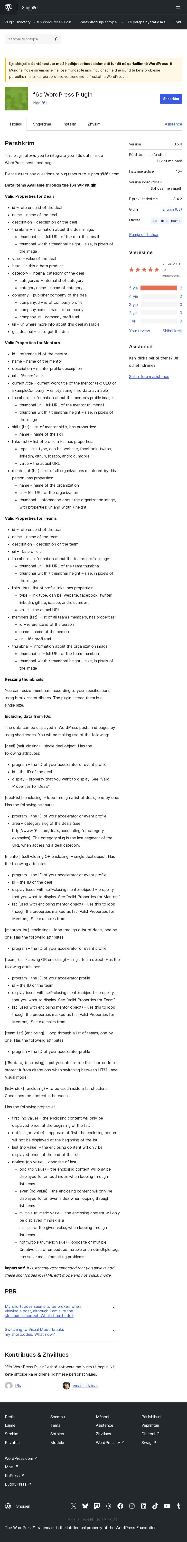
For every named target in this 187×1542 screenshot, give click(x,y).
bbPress (15, 1475)
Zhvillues (103, 1433)
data (164, 221)
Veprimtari (150, 1425)
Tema (55, 1425)
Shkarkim (171, 99)
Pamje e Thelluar (144, 234)
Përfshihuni (151, 1416)
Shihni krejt (172, 330)
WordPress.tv (110, 1442)
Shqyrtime (42, 124)
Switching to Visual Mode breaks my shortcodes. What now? (34, 1331)
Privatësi (12, 1442)
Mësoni (102, 1416)
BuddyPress (18, 1484)
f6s (44, 102)
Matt (12, 1466)
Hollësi (16, 124)
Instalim (69, 124)
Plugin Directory (18, 22)
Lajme (10, 1425)
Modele (57, 1442)
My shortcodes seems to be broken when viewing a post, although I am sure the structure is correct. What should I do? (43, 1311)
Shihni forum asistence (149, 376)
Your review (139, 330)
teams (175, 221)
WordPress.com (21, 1458)
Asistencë (173, 124)
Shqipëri (23, 1506)
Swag (148, 1442)
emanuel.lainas (85, 1385)
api (155, 221)
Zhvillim (94, 124)
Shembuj (57, 1416)
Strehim (11, 1433)
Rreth (10, 1416)
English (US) (172, 209)
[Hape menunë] (179, 7)
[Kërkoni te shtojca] (56, 39)
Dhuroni (150, 1433)
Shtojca (57, 1433)
